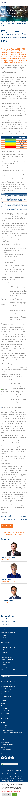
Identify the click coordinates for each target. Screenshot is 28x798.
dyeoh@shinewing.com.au (10, 519)
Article (13, 21)
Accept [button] (14, 794)
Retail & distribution (6, 662)
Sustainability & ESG (6, 664)
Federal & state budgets (7, 710)
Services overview (6, 696)
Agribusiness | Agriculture (8, 632)
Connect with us (7, 616)
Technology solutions (6, 694)
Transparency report (6, 735)
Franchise (3, 645)
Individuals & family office (8, 681)
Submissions (4, 718)
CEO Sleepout (5, 713)
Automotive (4, 635)
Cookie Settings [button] (6, 794)
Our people (4, 725)
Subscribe (24, 607)
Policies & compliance (7, 730)
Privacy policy (16, 770)
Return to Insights (7, 525)
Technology (4, 667)
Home (2, 21)
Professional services (6, 657)
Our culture (4, 747)
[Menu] (26, 3)
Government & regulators (8, 647)
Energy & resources (6, 640)
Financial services (6, 642)
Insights (8, 21)
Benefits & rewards (6, 749)
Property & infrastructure (8, 659)
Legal (9, 770)
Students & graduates (7, 744)
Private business (5, 676)
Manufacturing (5, 652)
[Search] (20, 3)
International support (7, 689)
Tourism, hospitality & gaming (9, 669)
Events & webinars (6, 706)
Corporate (4, 679)
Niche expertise (5, 691)
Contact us (5, 624)
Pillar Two (3, 715)
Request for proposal (8, 621)
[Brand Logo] (3, 3)
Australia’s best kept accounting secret (11, 732)
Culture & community (6, 727)
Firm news (4, 708)
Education (4, 637)
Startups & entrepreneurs (8, 686)
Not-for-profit (5, 654)
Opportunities (5, 742)
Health (3, 650)
